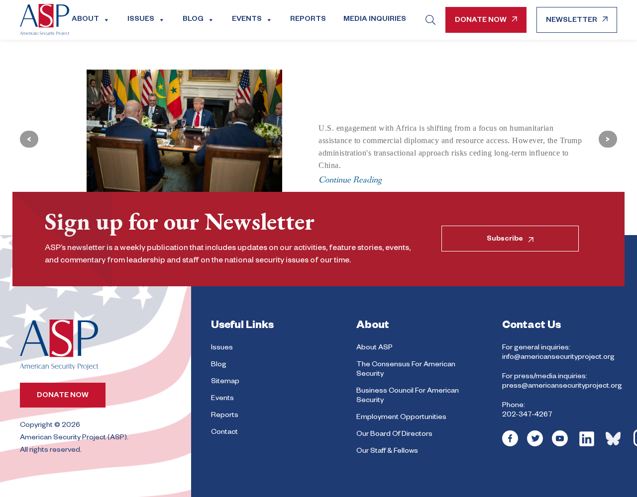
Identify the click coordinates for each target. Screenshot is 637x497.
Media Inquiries (374, 20)
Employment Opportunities (401, 418)
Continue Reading (350, 180)
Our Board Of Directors (394, 435)
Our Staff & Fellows (387, 452)
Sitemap (225, 382)
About (85, 20)
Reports (308, 20)
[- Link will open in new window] (510, 445)
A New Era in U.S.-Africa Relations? (415, 94)
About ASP (374, 348)
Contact (224, 433)
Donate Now (481, 21)
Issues (140, 20)
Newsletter (571, 21)
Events (247, 20)
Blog (193, 20)
